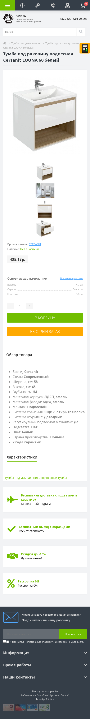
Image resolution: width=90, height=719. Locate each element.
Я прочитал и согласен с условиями (47, 641)
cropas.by (52, 691)
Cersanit (35, 244)
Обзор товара (19, 354)
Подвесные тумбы (54, 478)
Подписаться (73, 634)
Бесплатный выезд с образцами (44, 527)
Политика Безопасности (39, 641)
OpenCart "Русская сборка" (53, 695)
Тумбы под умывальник (26, 43)
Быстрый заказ (45, 331)
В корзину (45, 317)
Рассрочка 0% (29, 581)
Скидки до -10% (33, 554)
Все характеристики (71, 278)
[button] (37, 5)
